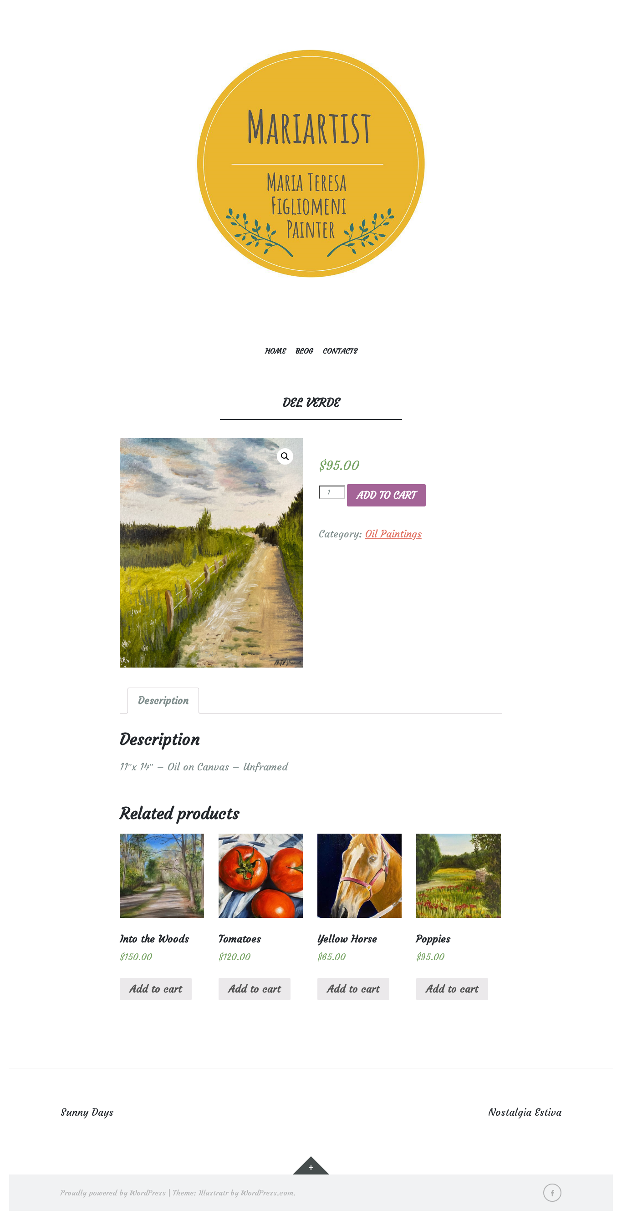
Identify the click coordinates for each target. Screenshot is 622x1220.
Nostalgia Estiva (524, 1112)
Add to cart (386, 495)
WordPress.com (267, 1192)
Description (163, 700)
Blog (304, 350)
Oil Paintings (393, 534)
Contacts (340, 350)
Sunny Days (87, 1112)
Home (275, 350)
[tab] (163, 701)
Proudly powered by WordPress (113, 1192)
